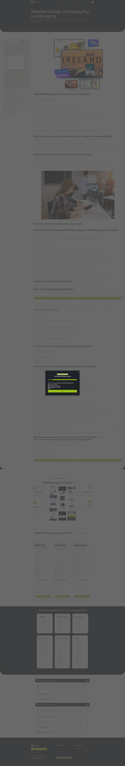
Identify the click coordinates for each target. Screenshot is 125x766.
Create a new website (53, 384)
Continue (62, 391)
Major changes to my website (54, 386)
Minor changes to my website (54, 387)
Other (50, 388)
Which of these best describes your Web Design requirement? (61, 383)
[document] (62, 383)
